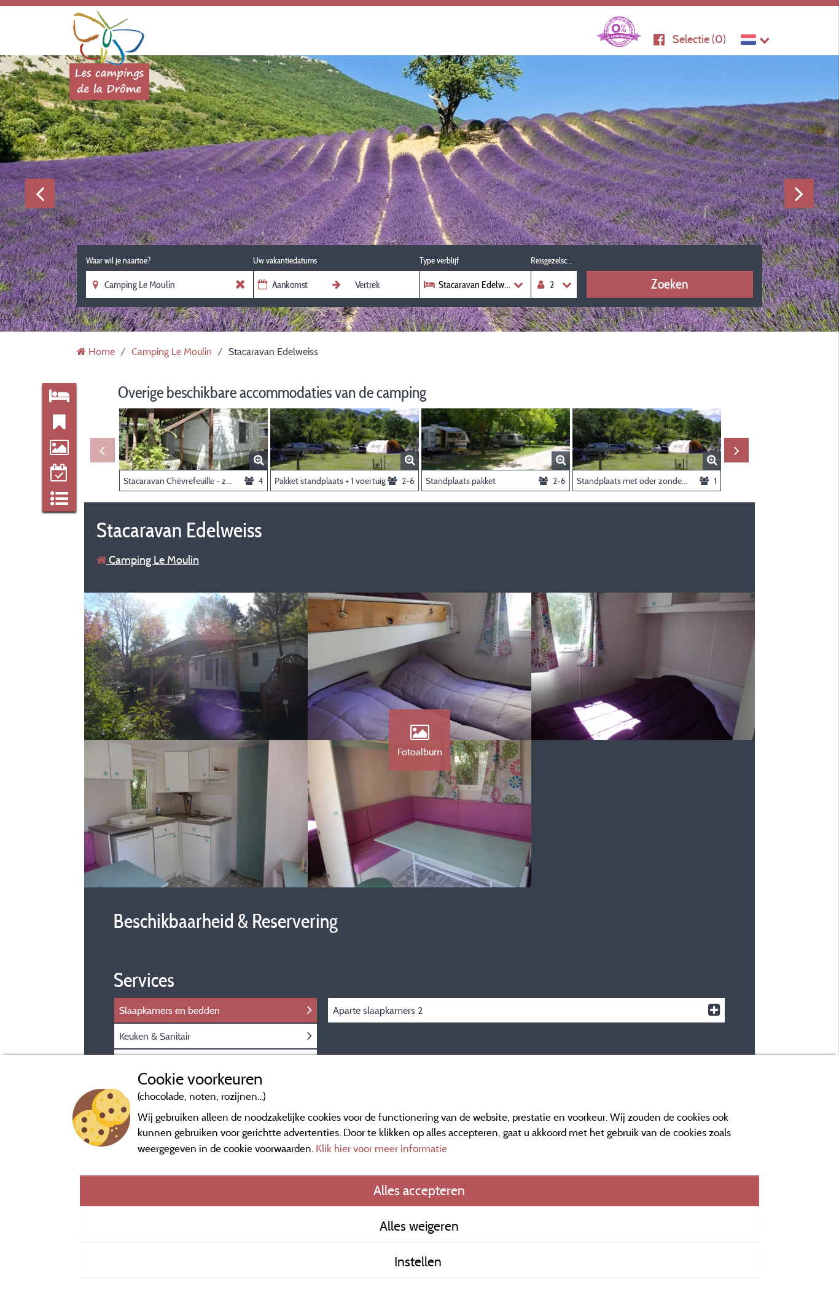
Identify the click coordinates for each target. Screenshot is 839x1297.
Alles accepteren (419, 1190)
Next (799, 193)
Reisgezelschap (554, 260)
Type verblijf (439, 260)
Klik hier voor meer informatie (381, 1148)
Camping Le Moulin (152, 560)
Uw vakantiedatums (285, 260)
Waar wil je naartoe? (118, 260)
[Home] (109, 33)
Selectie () (699, 39)
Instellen (419, 1261)
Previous (40, 193)
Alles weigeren (419, 1226)
